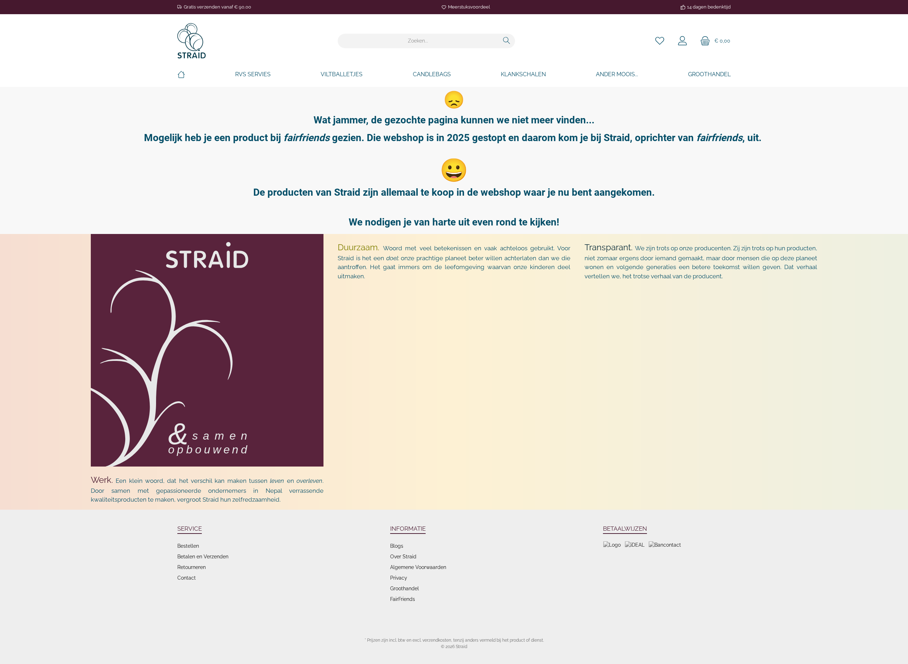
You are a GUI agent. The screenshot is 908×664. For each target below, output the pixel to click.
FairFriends (402, 599)
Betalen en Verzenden (202, 556)
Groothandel (404, 588)
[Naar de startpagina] (191, 40)
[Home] (181, 74)
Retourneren (191, 567)
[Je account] (682, 41)
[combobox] (418, 41)
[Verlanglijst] (659, 41)
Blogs (396, 546)
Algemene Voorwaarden (418, 567)
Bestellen (188, 546)
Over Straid (403, 556)
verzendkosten (436, 640)
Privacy (398, 578)
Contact (186, 578)
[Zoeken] (506, 41)
